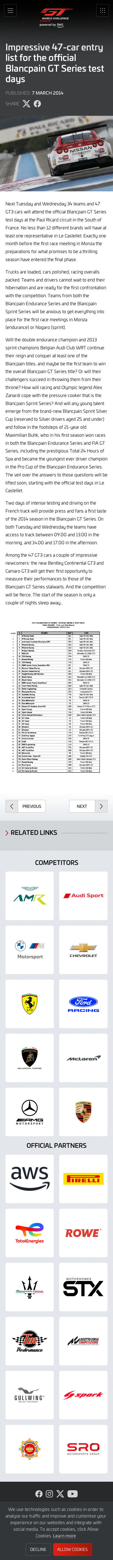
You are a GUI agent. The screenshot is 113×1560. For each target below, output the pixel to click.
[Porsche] (83, 1112)
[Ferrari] (29, 1004)
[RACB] (29, 1449)
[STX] (83, 1287)
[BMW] (29, 950)
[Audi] (83, 896)
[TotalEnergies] (29, 1233)
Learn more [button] (64, 1535)
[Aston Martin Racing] (29, 896)
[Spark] (83, 1395)
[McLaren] (83, 1058)
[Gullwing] (29, 1395)
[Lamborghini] (29, 1058)
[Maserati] (29, 1287)
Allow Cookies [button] (72, 1549)
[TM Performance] (29, 1341)
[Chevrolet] (83, 950)
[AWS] (29, 1179)
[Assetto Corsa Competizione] (83, 1341)
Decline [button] (38, 1549)
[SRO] (83, 1449)
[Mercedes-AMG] (29, 1112)
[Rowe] (83, 1233)
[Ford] (83, 1004)
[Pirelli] (83, 1179)
